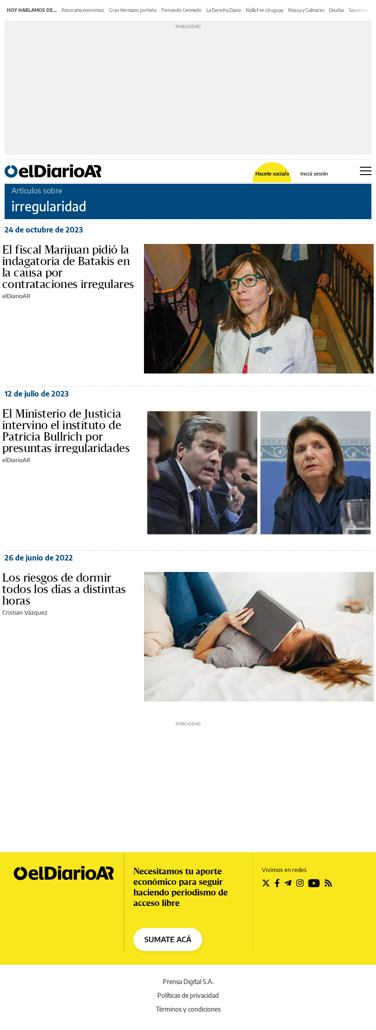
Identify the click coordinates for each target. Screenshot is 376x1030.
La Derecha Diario (223, 10)
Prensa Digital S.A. (188, 981)
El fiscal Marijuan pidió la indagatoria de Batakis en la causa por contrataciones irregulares (68, 266)
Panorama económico (83, 10)
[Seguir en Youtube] (314, 883)
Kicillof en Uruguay (264, 10)
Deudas (336, 10)
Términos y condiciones (188, 1009)
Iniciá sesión (314, 173)
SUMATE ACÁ (167, 939)
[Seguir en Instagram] (300, 883)
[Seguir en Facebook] (277, 883)
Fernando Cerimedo (181, 10)
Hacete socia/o (272, 173)
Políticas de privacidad (188, 995)
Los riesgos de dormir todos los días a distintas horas (64, 589)
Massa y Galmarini (306, 10)
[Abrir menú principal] (365, 171)
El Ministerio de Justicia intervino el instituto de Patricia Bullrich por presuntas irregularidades (66, 430)
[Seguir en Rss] (328, 883)
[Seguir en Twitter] (266, 883)
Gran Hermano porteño (133, 10)
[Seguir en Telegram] (288, 883)
